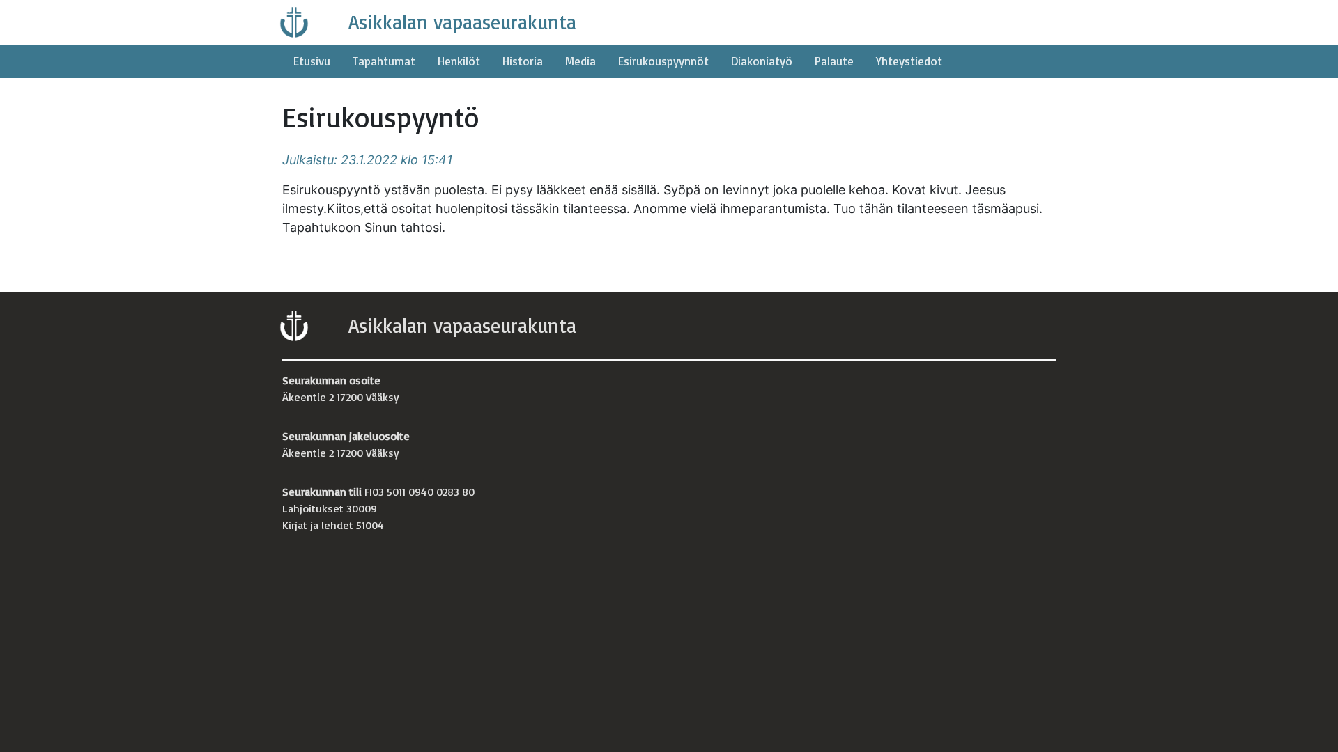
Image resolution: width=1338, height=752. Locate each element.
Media (580, 61)
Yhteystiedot (909, 61)
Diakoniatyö (761, 61)
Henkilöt (459, 61)
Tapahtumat (384, 61)
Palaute (834, 61)
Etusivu (311, 61)
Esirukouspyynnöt (663, 61)
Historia (522, 61)
